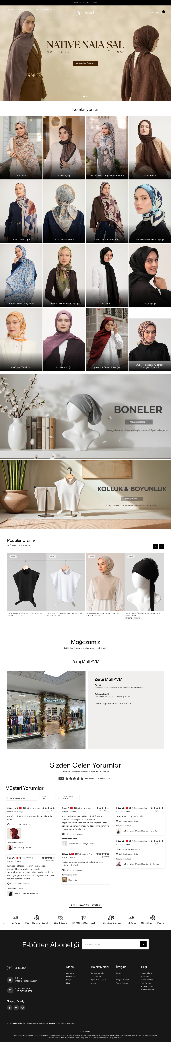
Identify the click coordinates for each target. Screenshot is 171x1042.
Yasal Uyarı (145, 976)
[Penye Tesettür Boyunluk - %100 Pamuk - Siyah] (26, 582)
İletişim (68, 980)
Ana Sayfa (70, 973)
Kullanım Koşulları (147, 990)
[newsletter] (143, 944)
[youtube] (16, 1007)
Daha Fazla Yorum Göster (85, 905)
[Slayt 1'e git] (84, 96)
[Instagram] (22, 1007)
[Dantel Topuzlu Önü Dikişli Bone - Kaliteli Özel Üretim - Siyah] (144, 582)
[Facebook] (9, 1007)
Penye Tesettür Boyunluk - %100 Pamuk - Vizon (103, 613)
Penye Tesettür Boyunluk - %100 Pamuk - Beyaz (64, 613)
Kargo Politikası (147, 986)
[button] (117, 2)
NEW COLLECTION (15, 10)
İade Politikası (146, 983)
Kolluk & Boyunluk (97, 973)
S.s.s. (118, 976)
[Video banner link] (85, 416)
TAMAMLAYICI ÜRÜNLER (45, 10)
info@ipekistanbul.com (26, 980)
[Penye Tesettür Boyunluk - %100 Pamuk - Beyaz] (65, 582)
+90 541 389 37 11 (23, 991)
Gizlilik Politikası (147, 980)
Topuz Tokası (96, 976)
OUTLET (11, 16)
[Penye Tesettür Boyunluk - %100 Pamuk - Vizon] (105, 582)
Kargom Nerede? (122, 980)
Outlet (93, 983)
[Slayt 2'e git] (87, 97)
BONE (29, 10)
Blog (68, 983)
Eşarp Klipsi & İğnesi (98, 980)
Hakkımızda (70, 976)
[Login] (157, 12)
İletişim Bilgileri (146, 973)
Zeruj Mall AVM (86, 661)
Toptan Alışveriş (122, 983)
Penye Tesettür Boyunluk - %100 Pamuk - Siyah (25, 613)
